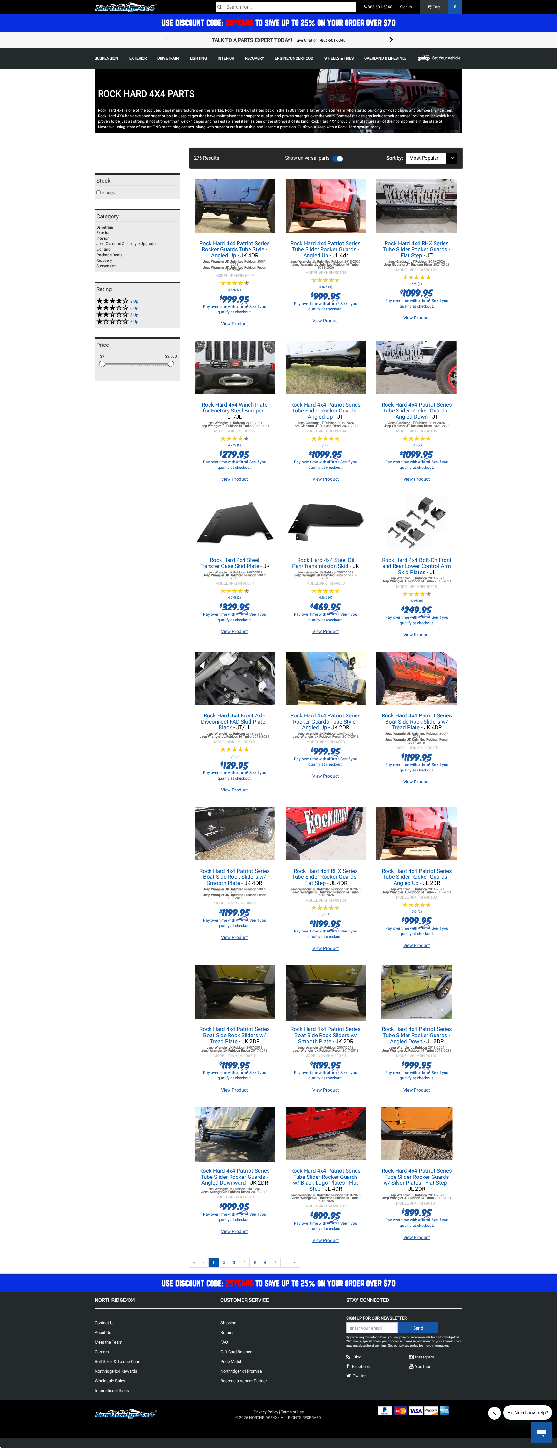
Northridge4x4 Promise (241, 1371)
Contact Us (105, 1322)
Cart (444, 7)
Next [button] (391, 40)
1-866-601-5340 (332, 40)
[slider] (102, 364)
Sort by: (396, 158)
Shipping (228, 1322)
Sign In (406, 7)
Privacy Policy (266, 1412)
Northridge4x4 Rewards (116, 1371)
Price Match (231, 1361)
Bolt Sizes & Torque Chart (118, 1361)
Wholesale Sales (110, 1380)
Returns (227, 1332)
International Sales (112, 1390)
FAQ (224, 1342)
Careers (102, 1351)
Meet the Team (108, 1342)
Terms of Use (292, 1412)
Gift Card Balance (236, 1351)
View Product (234, 323)
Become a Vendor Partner (243, 1380)
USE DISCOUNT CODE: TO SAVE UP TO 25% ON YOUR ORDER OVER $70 (279, 22)
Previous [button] (166, 40)
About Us (103, 1332)
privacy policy (408, 1345)
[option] (278, 40)
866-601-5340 (379, 7)
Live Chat (304, 40)
